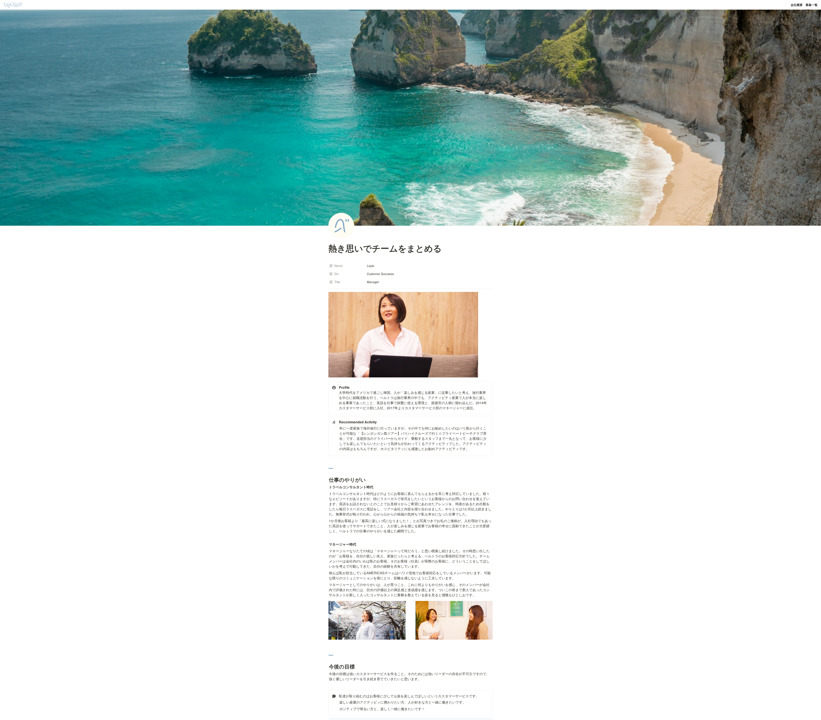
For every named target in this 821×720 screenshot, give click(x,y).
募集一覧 (812, 5)
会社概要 (797, 5)
